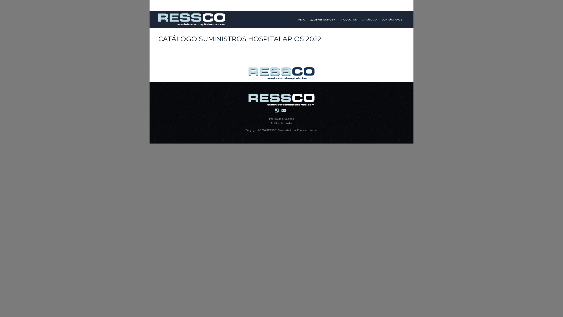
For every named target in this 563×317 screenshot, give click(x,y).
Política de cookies (281, 123)
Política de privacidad (281, 118)
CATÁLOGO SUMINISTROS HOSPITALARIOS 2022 (240, 39)
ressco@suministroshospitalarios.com (281, 3)
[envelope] (285, 110)
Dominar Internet (307, 130)
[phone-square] (278, 110)
